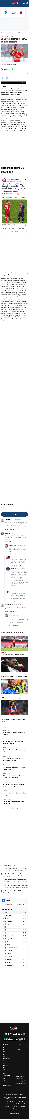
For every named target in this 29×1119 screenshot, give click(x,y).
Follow (20, 181)
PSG (2, 36)
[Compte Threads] (24, 1034)
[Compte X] (6, 1034)
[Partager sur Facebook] (2, 73)
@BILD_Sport (20, 197)
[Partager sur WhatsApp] (13, 69)
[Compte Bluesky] (21, 1034)
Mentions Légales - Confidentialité (14, 1092)
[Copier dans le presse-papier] (2, 78)
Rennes (3, 652)
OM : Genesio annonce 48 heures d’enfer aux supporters (14, 776)
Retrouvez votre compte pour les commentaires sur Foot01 (15, 1098)
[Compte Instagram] (11, 1034)
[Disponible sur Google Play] (8, 1039)
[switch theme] (24, 3)
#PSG (17, 184)
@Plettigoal (9, 197)
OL (2, 673)
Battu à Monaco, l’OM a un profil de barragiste (14, 794)
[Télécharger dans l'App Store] (20, 1039)
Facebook (23, 1106)
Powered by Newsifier (14, 1113)
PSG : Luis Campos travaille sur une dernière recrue (14, 768)
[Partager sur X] (7, 73)
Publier (14, 514)
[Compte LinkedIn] (14, 1034)
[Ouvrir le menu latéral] (2, 3)
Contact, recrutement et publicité (15, 1094)
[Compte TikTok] (16, 1034)
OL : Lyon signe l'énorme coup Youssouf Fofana (13, 742)
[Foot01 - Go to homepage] (14, 1028)
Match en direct (15, 1103)
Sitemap (15, 1109)
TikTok (15, 1106)
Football (6, 1103)
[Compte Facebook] (9, 1034)
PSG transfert (20, 1101)
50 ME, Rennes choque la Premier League (14, 733)
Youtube (24, 1103)
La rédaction (10, 1101)
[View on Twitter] (26, 180)
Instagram (7, 1106)
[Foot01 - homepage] (14, 3)
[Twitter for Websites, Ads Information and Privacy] (25, 225)
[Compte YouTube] (19, 1034)
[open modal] (27, 3)
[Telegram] (11, 73)
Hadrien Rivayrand (10, 64)
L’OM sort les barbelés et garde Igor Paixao (15, 751)
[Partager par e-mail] (7, 78)
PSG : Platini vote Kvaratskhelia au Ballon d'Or (14, 802)
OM (2, 695)
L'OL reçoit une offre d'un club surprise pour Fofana (13, 759)
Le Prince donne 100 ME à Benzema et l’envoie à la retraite (15, 785)
